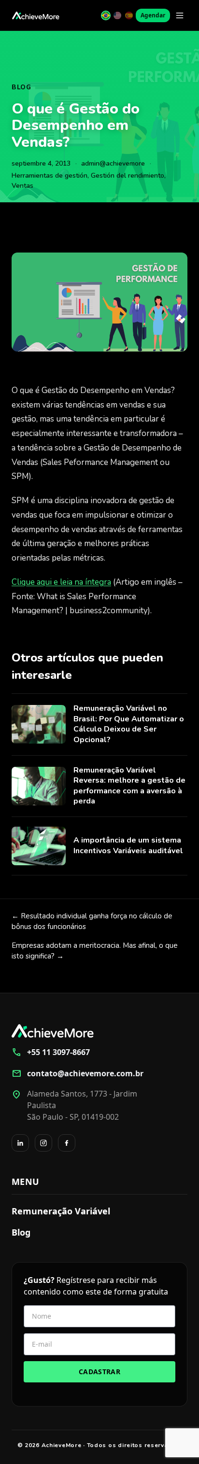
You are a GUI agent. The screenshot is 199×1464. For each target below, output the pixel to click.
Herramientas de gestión (49, 175)
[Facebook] (66, 1143)
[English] (117, 15)
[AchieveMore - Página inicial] (36, 15)
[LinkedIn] (20, 1143)
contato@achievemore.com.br (77, 1073)
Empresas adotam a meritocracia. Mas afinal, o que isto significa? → (95, 951)
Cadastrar (99, 1371)
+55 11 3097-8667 (51, 1052)
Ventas (22, 185)
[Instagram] (43, 1143)
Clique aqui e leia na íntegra (61, 582)
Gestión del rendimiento (127, 175)
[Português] (106, 15)
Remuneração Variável (61, 1211)
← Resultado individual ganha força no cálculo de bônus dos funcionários (92, 921)
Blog (21, 87)
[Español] (129, 15)
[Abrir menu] (179, 15)
